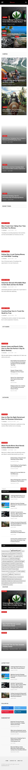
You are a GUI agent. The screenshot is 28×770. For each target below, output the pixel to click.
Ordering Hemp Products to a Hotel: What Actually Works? (12, 21)
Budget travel (7, 556)
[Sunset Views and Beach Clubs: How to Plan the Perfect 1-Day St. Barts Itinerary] (14, 337)
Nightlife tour (17, 574)
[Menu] (2, 2)
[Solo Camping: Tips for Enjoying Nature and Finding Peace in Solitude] (14, 100)
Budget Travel (5, 223)
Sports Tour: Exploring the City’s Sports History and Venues (17, 379)
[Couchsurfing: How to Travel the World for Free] (14, 302)
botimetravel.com (5, 765)
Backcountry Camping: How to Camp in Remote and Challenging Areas (14, 139)
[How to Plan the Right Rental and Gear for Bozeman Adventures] (14, 408)
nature (11, 574)
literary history (13, 571)
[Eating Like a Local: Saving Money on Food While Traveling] (14, 245)
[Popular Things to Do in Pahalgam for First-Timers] (5, 372)
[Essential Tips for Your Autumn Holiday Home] (14, 641)
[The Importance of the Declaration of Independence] (5, 533)
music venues (4, 574)
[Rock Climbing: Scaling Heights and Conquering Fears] (5, 467)
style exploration (5, 582)
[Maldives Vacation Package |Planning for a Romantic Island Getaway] (14, 31)
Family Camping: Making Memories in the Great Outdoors (13, 81)
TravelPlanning (5, 584)
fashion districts (20, 567)
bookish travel (4, 553)
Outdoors (4, 414)
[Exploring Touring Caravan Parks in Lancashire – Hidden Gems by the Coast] (5, 723)
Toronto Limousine (13, 582)
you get (10, 584)
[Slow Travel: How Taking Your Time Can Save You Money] (14, 217)
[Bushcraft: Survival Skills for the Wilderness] (5, 474)
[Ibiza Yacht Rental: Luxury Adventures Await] (14, 620)
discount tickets (19, 563)
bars (23, 551)
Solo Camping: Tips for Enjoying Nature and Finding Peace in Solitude (13, 110)
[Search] (26, 2)
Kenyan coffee (15, 569)
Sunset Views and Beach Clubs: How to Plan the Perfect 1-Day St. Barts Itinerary (13, 348)
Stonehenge (22, 580)
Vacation (4, 591)
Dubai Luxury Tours (5, 567)
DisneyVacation (20, 565)
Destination (13, 563)
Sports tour (10, 580)
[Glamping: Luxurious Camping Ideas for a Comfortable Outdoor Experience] (14, 158)
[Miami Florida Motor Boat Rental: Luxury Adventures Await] (14, 436)
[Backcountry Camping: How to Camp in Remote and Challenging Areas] (14, 129)
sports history (4, 580)
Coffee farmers (5, 558)
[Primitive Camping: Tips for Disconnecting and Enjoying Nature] (14, 187)
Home (7, 760)
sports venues (16, 580)
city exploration (17, 556)
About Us (20, 760)
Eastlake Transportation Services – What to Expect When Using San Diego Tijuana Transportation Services (7, 42)
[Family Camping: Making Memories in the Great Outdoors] (14, 72)
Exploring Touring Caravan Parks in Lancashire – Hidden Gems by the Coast (18, 723)
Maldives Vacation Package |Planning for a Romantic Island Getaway (13, 34)
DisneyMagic (4, 565)
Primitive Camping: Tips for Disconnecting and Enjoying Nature (12, 196)
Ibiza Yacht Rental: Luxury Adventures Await (12, 625)
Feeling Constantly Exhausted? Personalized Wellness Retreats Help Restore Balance (20, 42)
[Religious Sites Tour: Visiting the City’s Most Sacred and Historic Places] (5, 387)
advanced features (5, 551)
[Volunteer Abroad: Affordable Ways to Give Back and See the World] (14, 273)
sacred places (20, 576)
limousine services (5, 571)
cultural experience (7, 561)
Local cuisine (21, 571)
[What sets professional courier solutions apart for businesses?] (5, 732)
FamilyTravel (13, 567)
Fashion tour (4, 569)
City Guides (4, 343)
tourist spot (20, 582)
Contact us (13, 760)
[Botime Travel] (14, 2)
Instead (9, 569)
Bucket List (19, 553)
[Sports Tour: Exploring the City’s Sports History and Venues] (5, 379)
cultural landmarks (5, 563)
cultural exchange (14, 558)
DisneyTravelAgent (12, 565)
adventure (16, 550)
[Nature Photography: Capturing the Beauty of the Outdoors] (5, 481)
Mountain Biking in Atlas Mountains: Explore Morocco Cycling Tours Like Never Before (18, 748)
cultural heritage (19, 561)
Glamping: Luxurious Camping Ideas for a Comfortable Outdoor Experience (13, 167)
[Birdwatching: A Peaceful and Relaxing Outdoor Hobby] (5, 459)
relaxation (5, 577)
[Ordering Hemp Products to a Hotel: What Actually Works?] (14, 16)
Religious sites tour (12, 576)
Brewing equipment (12, 553)
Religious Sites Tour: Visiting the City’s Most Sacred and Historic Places (18, 387)
